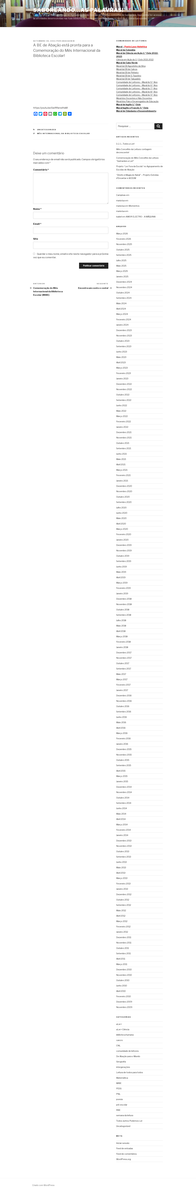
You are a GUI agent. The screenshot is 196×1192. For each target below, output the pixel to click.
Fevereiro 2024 (123, 319)
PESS (119, 1088)
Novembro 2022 (124, 389)
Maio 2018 (121, 625)
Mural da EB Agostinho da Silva (130, 66)
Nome (37, 209)
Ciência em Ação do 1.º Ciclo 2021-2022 (135, 59)
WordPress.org (123, 1159)
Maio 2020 (121, 518)
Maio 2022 (121, 411)
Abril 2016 (121, 728)
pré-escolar (121, 1104)
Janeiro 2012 (122, 932)
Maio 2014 (121, 814)
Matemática (122, 1078)
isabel (119, 216)
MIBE (118, 1083)
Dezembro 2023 (124, 330)
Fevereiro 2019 (123, 588)
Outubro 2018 (122, 609)
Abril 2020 (121, 523)
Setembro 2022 (123, 400)
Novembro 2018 (124, 604)
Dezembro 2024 (124, 282)
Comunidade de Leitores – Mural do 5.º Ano (137, 82)
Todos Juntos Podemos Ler (129, 1121)
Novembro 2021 (124, 437)
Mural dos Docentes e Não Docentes (134, 98)
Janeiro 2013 (122, 889)
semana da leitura (124, 1115)
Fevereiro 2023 (123, 373)
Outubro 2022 (122, 394)
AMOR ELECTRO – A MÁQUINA (141, 216)
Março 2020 (122, 529)
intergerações (123, 1067)
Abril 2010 (121, 991)
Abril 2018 (121, 631)
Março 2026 (122, 233)
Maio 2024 (121, 303)
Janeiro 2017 (122, 690)
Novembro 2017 (124, 658)
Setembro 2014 (123, 803)
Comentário (41, 169)
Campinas (121, 195)
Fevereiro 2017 (123, 685)
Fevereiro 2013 (123, 883)
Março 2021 (121, 470)
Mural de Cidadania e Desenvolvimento (136, 111)
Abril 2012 (120, 916)
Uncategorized (46, 130)
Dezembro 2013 (123, 840)
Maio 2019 (121, 572)
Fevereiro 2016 (123, 738)
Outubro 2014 (122, 797)
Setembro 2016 (123, 711)
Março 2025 (122, 271)
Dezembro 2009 (124, 1001)
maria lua (120, 200)
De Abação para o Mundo (128, 1056)
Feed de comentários (126, 1154)
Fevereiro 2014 (123, 830)
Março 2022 (122, 416)
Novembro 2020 (124, 491)
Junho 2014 (121, 808)
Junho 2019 (121, 566)
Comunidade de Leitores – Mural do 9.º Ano (137, 95)
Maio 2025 (121, 266)
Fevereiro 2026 (123, 239)
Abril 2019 (121, 577)
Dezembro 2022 (124, 384)
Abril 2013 (120, 873)
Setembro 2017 (123, 668)
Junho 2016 (121, 717)
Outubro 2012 (122, 899)
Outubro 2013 (122, 851)
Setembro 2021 (123, 448)
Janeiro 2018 (122, 647)
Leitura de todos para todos (129, 1072)
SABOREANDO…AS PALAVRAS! (78, 10)
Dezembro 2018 (124, 599)
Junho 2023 (121, 351)
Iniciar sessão (122, 1143)
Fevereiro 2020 (123, 534)
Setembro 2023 (123, 346)
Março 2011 (121, 964)
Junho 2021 (121, 454)
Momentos (134, 206)
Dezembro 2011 (123, 937)
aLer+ (119, 1024)
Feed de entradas (124, 1148)
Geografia (121, 1061)
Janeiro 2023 (122, 378)
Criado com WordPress (43, 1185)
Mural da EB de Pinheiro (127, 72)
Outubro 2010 (122, 980)
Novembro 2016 (124, 701)
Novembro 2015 (124, 754)
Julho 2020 (121, 507)
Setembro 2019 (123, 561)
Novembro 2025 (124, 244)
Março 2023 (122, 368)
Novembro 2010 (124, 975)
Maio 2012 (121, 910)
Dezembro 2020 (124, 486)
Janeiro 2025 (122, 276)
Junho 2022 (121, 405)
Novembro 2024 (124, 287)
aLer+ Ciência (122, 1029)
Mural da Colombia (125, 50)
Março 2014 (122, 824)
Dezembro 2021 (123, 432)
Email (37, 224)
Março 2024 (122, 314)
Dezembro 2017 (123, 652)
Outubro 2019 (122, 556)
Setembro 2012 (123, 905)
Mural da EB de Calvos (126, 69)
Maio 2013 (121, 867)
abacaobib (68, 41)
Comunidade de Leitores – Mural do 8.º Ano (137, 92)
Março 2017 (121, 679)
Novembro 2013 (124, 846)
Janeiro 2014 (122, 835)
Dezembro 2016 (124, 695)
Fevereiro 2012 (123, 926)
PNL (118, 1094)
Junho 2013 (121, 862)
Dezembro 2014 (124, 787)
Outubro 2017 (122, 663)
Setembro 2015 (123, 765)
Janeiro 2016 (122, 744)
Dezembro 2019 (124, 545)
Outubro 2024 (123, 292)
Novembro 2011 (123, 942)
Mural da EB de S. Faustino (128, 75)
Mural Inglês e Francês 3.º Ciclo (132, 108)
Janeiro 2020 (122, 540)
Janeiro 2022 (122, 427)
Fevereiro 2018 (123, 642)
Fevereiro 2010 (123, 996)
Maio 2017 (121, 674)
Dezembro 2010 (124, 969)
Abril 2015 (121, 771)
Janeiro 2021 (122, 480)
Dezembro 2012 (123, 894)
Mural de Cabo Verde (127, 62)
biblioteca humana (125, 1035)
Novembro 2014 (124, 792)
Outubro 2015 (122, 760)
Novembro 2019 (124, 550)
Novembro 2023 (124, 335)
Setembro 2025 (123, 255)
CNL (118, 1045)
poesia (119, 1099)
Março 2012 (121, 921)
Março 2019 (122, 582)
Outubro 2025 (123, 249)
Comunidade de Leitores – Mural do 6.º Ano (137, 85)
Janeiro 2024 (122, 325)
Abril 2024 (121, 308)
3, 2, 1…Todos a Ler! (125, 144)
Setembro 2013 (123, 856)
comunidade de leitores (127, 1051)
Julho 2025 (121, 260)
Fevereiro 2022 (123, 421)
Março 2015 (122, 776)
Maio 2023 (121, 357)
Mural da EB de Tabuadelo (128, 79)
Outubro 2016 (122, 706)
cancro (119, 1040)
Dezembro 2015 (124, 749)
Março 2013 (121, 878)
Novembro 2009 (124, 1007)
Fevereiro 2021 (123, 475)
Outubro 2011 (122, 948)
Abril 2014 (121, 819)
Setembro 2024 (123, 298)
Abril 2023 (121, 362)
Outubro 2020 (123, 497)
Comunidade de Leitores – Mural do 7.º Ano (136, 88)
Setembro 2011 (123, 953)
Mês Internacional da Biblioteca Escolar (63, 133)
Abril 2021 (120, 464)
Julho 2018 (121, 620)
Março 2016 (122, 733)
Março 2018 (122, 636)
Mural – (131, 46)
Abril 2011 (120, 959)
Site (35, 239)
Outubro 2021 (122, 443)
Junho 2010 (121, 985)
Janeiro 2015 (122, 781)
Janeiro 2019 (122, 593)
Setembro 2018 (123, 615)
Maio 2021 (121, 459)
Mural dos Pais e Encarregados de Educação (137, 101)
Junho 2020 (121, 513)
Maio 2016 (121, 722)
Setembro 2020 (124, 502)
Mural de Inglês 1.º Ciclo (128, 104)
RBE (118, 1110)
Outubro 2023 (122, 341)
